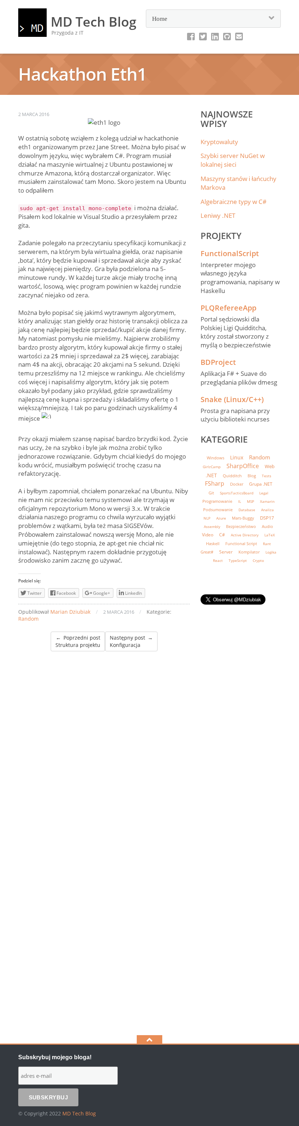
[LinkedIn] (215, 36)
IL (239, 501)
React (218, 560)
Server (226, 552)
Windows (215, 457)
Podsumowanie (218, 509)
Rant (267, 543)
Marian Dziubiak (70, 611)
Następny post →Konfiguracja (131, 641)
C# (222, 535)
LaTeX (269, 535)
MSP (250, 501)
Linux (236, 457)
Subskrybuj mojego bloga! (55, 1057)
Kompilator (249, 552)
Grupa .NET (260, 484)
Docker (236, 484)
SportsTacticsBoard (236, 492)
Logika (270, 552)
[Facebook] (191, 36)
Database (246, 510)
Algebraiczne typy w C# (234, 201)
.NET (211, 475)
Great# (207, 552)
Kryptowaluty (219, 142)
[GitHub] (227, 36)
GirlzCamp (212, 466)
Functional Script (241, 543)
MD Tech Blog (79, 1113)
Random (28, 618)
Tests (266, 475)
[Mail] (239, 36)
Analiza (267, 510)
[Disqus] (104, 742)
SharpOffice (242, 466)
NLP (206, 518)
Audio (267, 526)
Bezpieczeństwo (241, 526)
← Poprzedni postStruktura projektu (77, 641)
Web (270, 466)
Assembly (212, 526)
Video (207, 534)
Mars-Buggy (243, 518)
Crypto (258, 560)
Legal (263, 493)
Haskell (213, 543)
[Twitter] (203, 36)
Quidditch (232, 475)
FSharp (214, 483)
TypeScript (238, 560)
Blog (252, 475)
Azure (221, 518)
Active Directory (245, 535)
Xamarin (267, 501)
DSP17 (267, 517)
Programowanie (217, 501)
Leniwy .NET (218, 215)
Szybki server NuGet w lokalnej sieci (233, 160)
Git (211, 492)
